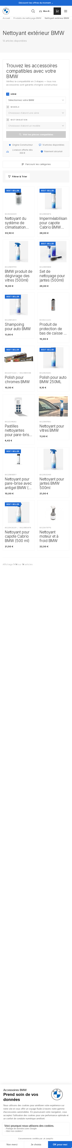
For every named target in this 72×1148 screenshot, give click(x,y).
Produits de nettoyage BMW (27, 18)
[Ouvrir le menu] (65, 11)
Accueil (6, 18)
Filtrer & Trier (19, 176)
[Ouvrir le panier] (57, 11)
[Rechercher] (33, 11)
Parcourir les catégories (38, 164)
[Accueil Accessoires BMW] (6, 11)
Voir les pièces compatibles (38, 134)
